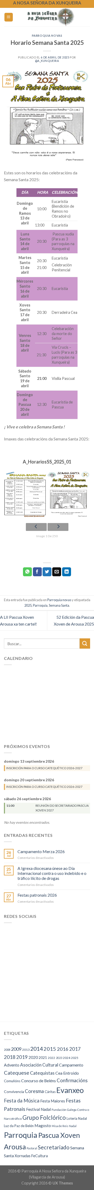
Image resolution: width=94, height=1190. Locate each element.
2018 (9, 1057)
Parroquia (40, 605)
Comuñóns (12, 1081)
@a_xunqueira (47, 60)
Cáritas (50, 1092)
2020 (33, 1057)
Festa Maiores (52, 1101)
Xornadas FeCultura (31, 1156)
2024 (66, 1058)
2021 (43, 1057)
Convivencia (14, 1091)
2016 (62, 1049)
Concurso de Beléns (38, 1080)
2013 (26, 1050)
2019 (22, 1057)
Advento (11, 1065)
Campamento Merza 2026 (41, 851)
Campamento (71, 1064)
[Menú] (8, 17)
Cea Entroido (67, 1072)
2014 (36, 1048)
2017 (75, 1049)
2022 (51, 1057)
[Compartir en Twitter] (47, 571)
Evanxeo (70, 1090)
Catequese (16, 1072)
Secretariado (53, 1147)
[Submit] (85, 643)
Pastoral (32, 1148)
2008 (7, 1049)
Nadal (73, 1126)
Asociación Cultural (39, 1065)
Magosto (42, 1125)
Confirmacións (72, 1080)
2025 (28, 605)
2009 (16, 1049)
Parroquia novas (47, 35)
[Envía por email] (56, 571)
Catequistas (42, 1073)
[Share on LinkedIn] (66, 571)
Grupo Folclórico (44, 1117)
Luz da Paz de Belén (19, 1126)
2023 (59, 1057)
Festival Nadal (38, 1109)
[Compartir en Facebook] (37, 571)
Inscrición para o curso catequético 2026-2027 (44, 767)
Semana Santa (59, 605)
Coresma (34, 1091)
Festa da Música (21, 1100)
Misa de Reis (60, 1126)
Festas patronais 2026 (37, 894)
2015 (50, 1049)
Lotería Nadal (77, 1118)
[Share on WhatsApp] (27, 571)
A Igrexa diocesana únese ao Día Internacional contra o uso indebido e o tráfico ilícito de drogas (51, 873)
